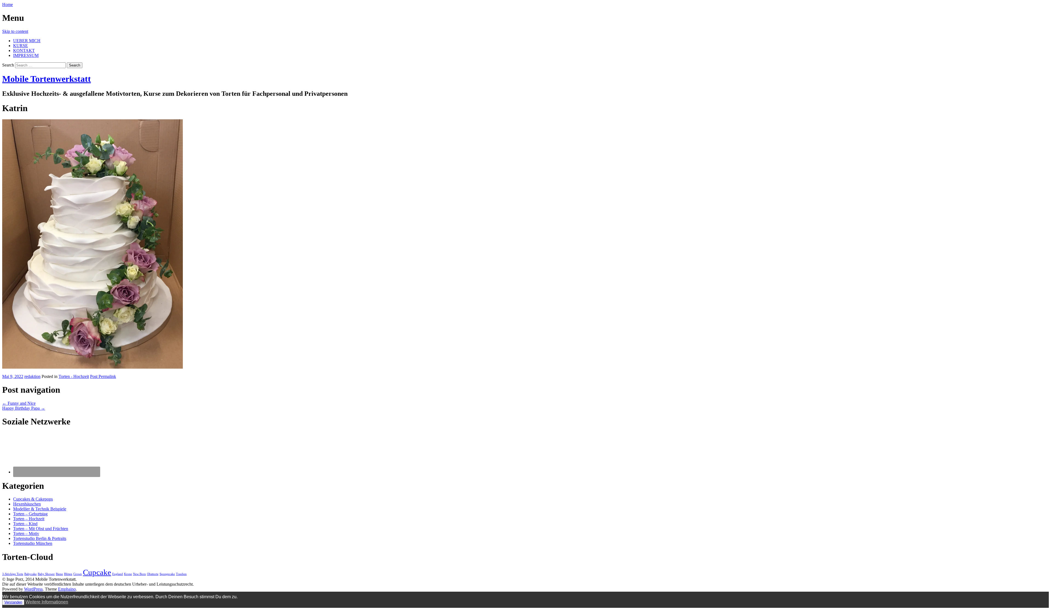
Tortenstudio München (32, 543)
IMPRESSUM (26, 55)
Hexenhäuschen (27, 504)
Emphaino (67, 589)
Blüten (68, 574)
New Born (139, 574)
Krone (128, 574)
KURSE (20, 45)
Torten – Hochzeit (28, 518)
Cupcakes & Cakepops (33, 499)
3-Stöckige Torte (12, 574)
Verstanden (13, 602)
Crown (77, 574)
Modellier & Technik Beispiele (39, 509)
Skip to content (15, 31)
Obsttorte (152, 574)
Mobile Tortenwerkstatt (46, 79)
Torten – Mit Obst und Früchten (40, 528)
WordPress (33, 589)
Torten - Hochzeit (74, 376)
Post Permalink (103, 376)
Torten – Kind (25, 523)
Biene (59, 574)
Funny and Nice (19, 403)
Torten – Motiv (26, 533)
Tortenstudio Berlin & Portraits (39, 538)
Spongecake (167, 574)
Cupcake (97, 572)
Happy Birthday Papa (23, 408)
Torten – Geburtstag (30, 513)
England (117, 574)
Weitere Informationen (46, 602)
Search (8, 65)
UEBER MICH (27, 40)
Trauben (181, 574)
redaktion (32, 376)
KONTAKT (24, 50)
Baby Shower (46, 574)
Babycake (30, 574)
